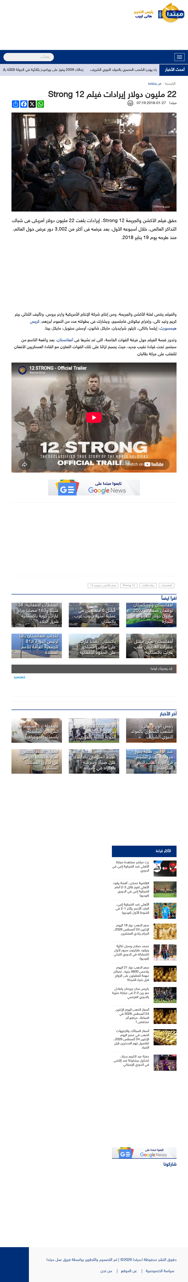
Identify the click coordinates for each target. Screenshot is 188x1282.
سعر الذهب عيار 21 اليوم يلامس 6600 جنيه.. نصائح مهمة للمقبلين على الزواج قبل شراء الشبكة (131, 974)
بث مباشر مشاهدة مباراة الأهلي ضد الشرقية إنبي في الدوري (130, 867)
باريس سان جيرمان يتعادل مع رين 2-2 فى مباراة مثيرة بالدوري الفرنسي (130, 993)
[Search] (5, 54)
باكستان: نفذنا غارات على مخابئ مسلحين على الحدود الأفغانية (97, 647)
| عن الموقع (133, 1271)
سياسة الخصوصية (161, 1271)
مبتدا (173, 103)
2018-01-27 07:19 (151, 103)
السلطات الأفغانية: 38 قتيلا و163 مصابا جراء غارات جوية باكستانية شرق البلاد (38, 613)
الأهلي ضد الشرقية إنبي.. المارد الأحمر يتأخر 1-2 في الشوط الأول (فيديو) (132, 909)
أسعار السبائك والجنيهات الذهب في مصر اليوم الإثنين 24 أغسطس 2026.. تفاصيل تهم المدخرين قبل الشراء (131, 1039)
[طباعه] (130, 103)
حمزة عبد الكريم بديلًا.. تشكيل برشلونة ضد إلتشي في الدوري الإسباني (131, 1061)
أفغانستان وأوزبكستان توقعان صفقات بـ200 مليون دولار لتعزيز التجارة (153, 613)
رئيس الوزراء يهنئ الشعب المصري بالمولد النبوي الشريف (152, 732)
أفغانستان (65, 340)
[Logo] (141, 12)
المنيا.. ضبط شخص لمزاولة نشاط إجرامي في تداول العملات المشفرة (40, 760)
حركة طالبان (148, 585)
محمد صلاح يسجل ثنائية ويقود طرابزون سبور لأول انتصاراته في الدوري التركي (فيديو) (131, 952)
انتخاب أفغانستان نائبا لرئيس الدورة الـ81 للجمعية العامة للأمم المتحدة (38, 644)
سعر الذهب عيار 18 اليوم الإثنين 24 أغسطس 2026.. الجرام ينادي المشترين (131, 930)
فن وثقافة (154, 84)
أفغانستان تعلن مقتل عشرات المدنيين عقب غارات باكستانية (153, 647)
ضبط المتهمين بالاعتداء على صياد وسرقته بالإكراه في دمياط (95, 762)
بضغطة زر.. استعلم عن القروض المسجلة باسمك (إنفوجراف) (37, 732)
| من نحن (110, 1271)
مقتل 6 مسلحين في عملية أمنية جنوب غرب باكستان (95, 616)
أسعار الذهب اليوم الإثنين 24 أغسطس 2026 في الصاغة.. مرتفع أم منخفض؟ (132, 1016)
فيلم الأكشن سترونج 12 (103, 585)
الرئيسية (170, 84)
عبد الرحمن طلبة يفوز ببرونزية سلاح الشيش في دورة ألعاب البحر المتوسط (153, 760)
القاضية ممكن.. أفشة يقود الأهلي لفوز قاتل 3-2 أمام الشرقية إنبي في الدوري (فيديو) (131, 889)
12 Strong (129, 585)
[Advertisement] (94, 37)
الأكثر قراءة (163, 851)
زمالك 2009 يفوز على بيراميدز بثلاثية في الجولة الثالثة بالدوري (58, 70)
